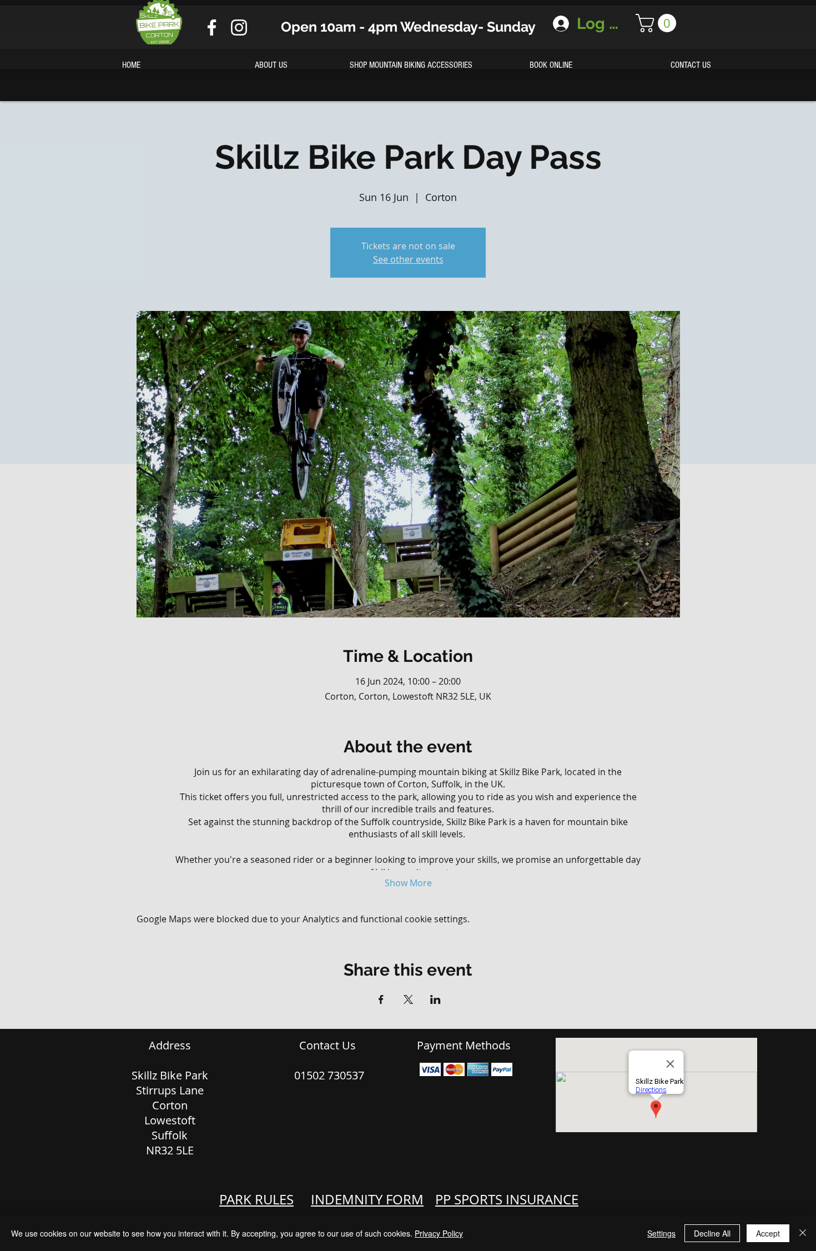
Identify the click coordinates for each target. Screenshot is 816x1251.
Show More (408, 883)
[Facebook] (212, 27)
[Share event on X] (408, 999)
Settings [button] (661, 1233)
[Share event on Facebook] (381, 999)
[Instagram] (239, 27)
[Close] (802, 1233)
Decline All (712, 1233)
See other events (408, 259)
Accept (768, 1233)
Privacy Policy (439, 1233)
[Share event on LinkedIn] (435, 999)
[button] (658, 23)
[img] (430, 1069)
